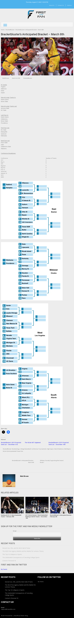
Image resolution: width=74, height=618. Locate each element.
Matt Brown (5, 78)
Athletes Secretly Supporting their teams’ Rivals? (52, 461)
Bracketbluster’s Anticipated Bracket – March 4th (23, 461)
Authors (69, 5)
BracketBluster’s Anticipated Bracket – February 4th (61, 515)
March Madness (59, 448)
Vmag (26, 615)
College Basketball (25, 448)
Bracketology (16, 448)
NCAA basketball (11, 451)
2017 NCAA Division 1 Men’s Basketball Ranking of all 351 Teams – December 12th (36, 516)
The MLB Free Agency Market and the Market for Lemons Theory (23, 551)
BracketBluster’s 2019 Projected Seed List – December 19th (59, 443)
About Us (51, 5)
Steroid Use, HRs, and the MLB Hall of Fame (16, 548)
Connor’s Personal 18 (9, 561)
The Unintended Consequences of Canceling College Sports (20, 557)
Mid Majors (67, 448)
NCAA (4, 451)
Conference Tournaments (38, 448)
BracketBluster (10, 30)
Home (2, 30)
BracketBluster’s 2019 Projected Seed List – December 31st (11, 443)
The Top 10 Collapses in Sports (12, 554)
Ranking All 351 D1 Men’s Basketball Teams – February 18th (11, 515)
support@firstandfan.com (8, 609)
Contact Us (61, 5)
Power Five (20, 451)
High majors (50, 448)
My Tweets (4, 569)
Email (14, 531)
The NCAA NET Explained (33, 442)
